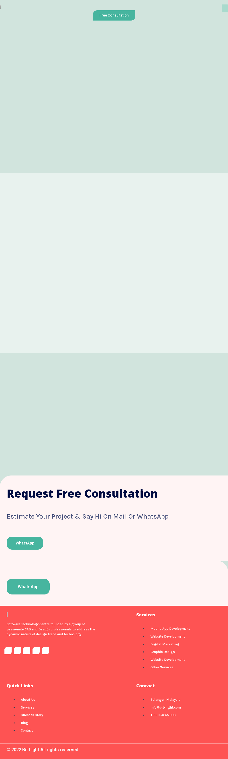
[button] (225, 8)
